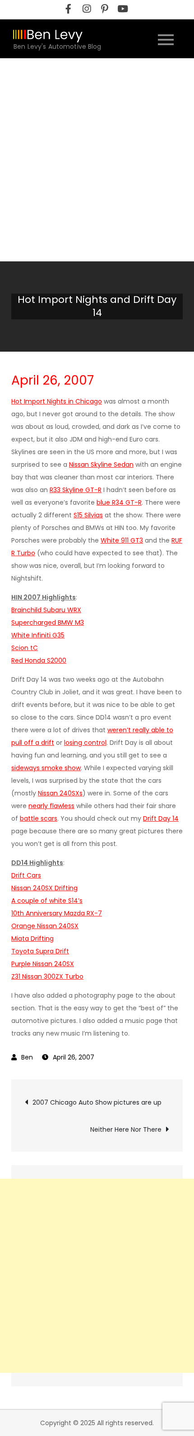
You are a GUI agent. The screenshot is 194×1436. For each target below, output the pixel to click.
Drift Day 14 (161, 818)
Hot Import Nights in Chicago (56, 401)
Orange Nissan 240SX (45, 925)
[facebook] (69, 9)
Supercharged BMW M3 (47, 622)
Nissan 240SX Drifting (44, 887)
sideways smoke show (46, 767)
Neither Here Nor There (126, 1129)
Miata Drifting (32, 938)
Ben (27, 1057)
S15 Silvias (88, 515)
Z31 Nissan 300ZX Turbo (47, 976)
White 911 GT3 (122, 540)
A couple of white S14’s (47, 900)
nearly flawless (51, 805)
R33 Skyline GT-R (76, 489)
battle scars (38, 818)
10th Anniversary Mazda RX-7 (56, 913)
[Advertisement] (97, 160)
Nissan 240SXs (60, 793)
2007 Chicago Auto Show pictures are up (97, 1102)
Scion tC (24, 647)
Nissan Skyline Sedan (101, 464)
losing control (85, 742)
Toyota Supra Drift (40, 951)
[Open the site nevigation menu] (165, 38)
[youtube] (123, 9)
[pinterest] (105, 9)
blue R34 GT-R (119, 502)
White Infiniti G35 (38, 635)
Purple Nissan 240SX (42, 963)
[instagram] (87, 9)
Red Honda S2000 (38, 660)
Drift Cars (26, 875)
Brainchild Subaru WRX (46, 609)
